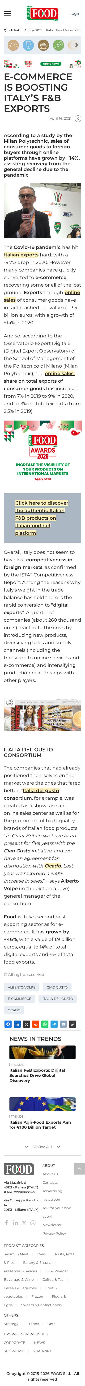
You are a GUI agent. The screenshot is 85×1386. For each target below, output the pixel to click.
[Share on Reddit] (35, 1024)
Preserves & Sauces (20, 1271)
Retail (52, 1324)
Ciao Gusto (57, 987)
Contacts (50, 1182)
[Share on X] (26, 1024)
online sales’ (60, 373)
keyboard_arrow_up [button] (79, 1168)
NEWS (39, 1343)
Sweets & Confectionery (41, 1305)
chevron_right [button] (76, 45)
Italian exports (21, 255)
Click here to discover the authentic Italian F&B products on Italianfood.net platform (41, 518)
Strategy (11, 1324)
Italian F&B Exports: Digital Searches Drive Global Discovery (37, 1075)
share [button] (78, 118)
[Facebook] (7, 1222)
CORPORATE (14, 1343)
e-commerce (19, 999)
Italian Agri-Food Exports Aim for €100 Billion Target (40, 1125)
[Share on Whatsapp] (44, 1024)
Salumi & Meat (16, 1254)
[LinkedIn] (16, 1222)
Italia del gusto (41, 790)
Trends (17, 1065)
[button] (7, 13)
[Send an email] (63, 1024)
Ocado (53, 866)
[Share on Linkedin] (17, 1024)
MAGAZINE (42, 1351)
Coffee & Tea (53, 1279)
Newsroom (51, 1199)
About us (50, 1174)
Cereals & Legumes (20, 1288)
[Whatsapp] (33, 1222)
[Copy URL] (72, 1024)
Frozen (37, 1296)
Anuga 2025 (33, 30)
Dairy (41, 1254)
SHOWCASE (14, 1351)
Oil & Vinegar (57, 1271)
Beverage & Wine (19, 1279)
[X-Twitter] (24, 1222)
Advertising (52, 1191)
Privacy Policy (54, 1233)
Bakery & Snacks (37, 1262)
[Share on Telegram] (54, 1024)
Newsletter (52, 1225)
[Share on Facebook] (8, 1024)
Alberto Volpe (21, 987)
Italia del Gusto (57, 999)
